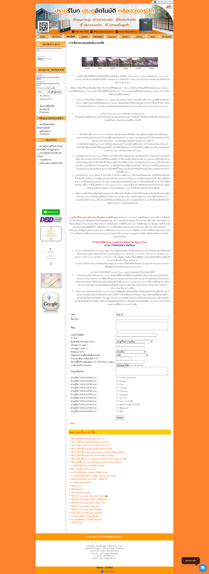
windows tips (76, 522)
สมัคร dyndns (77, 489)
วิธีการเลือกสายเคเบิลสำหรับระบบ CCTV (90, 442)
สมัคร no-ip (76, 486)
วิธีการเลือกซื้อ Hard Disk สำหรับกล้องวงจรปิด (92, 455)
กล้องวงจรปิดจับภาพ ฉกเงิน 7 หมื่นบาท (89, 479)
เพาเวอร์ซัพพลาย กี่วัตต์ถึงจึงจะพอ (86, 519)
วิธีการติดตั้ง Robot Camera (83, 469)
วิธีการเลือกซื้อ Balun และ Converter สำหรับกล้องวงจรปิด (97, 452)
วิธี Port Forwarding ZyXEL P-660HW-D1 (89, 499)
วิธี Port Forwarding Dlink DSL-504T (87, 496)
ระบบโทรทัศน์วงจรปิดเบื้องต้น (85, 516)
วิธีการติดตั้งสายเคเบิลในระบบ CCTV (88, 439)
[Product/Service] (56, 37)
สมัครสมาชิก (46, 99)
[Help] (49, 59)
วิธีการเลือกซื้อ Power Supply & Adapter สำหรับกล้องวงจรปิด (99, 459)
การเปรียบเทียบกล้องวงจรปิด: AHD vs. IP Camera (93, 476)
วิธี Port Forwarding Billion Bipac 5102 (88, 503)
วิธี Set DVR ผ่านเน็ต (80, 492)
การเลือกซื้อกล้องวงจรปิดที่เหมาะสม (87, 466)
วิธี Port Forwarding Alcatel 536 (85, 506)
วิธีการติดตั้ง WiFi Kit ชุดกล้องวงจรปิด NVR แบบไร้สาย (96, 462)
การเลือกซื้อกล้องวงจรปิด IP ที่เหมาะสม (89, 472)
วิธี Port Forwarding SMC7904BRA (86, 509)
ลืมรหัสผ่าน (45, 96)
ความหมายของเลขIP (81, 482)
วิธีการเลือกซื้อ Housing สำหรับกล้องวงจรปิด (91, 449)
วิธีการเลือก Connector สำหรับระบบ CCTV (90, 445)
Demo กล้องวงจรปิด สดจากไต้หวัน (87, 513)
